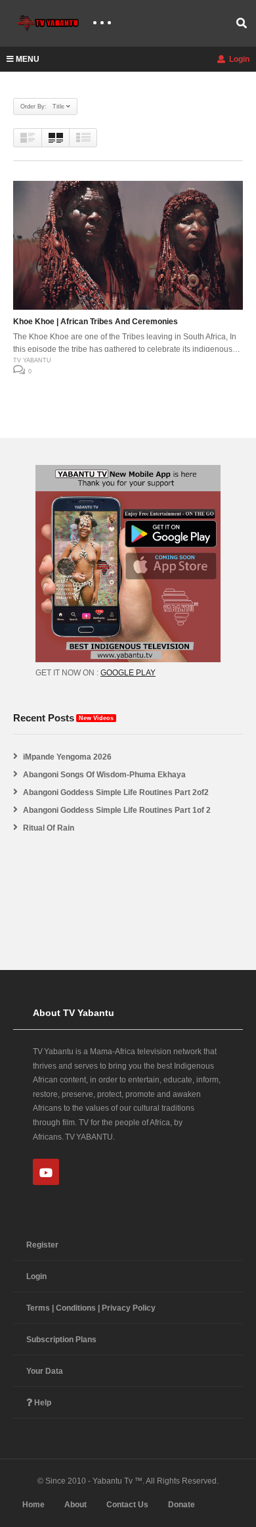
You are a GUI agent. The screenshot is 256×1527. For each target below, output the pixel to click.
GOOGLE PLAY (128, 672)
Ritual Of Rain (48, 828)
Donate (181, 1504)
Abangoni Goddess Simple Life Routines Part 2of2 (116, 792)
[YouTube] (46, 1172)
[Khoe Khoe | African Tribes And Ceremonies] (128, 245)
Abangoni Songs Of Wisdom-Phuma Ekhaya (104, 774)
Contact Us (127, 1504)
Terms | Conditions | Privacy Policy (91, 1308)
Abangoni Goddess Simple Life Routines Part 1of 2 (117, 810)
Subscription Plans (61, 1339)
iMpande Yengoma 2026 (67, 757)
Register (42, 1244)
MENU (27, 59)
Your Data (44, 1371)
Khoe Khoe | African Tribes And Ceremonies (95, 321)
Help (41, 1402)
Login (238, 59)
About (75, 1504)
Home (33, 1504)
